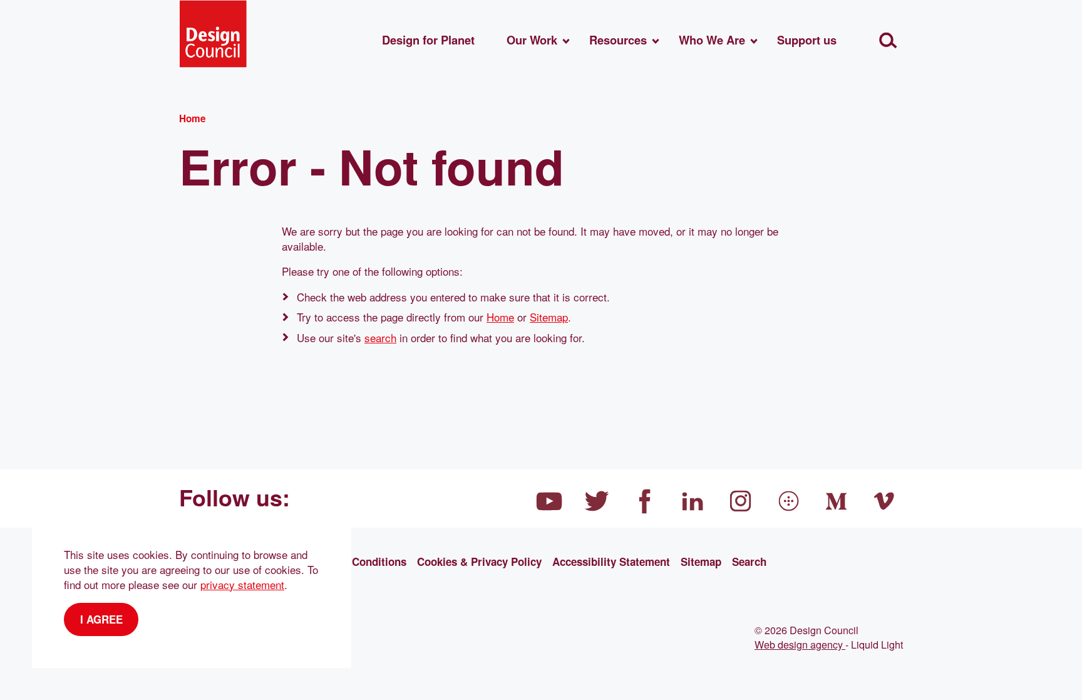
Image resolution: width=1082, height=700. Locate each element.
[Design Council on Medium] (836, 501)
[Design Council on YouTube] (549, 501)
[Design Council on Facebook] (645, 501)
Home (500, 317)
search (380, 337)
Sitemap (549, 317)
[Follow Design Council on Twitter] (597, 501)
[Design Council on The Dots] (789, 501)
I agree (101, 619)
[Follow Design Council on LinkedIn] (693, 501)
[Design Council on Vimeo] (885, 501)
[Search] (888, 40)
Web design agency (800, 644)
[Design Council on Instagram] (741, 501)
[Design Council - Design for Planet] (213, 34)
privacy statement (242, 584)
